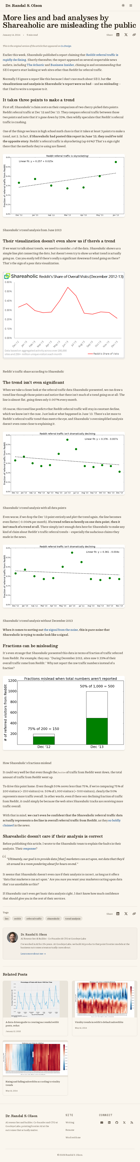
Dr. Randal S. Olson (23, 5)
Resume (70, 1129)
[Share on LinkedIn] (118, 35)
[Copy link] (134, 35)
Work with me (73, 1137)
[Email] (102, 1122)
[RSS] (132, 1122)
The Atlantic (35, 65)
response (29, 848)
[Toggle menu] (131, 5)
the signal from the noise (61, 629)
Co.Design (66, 45)
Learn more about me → (33, 953)
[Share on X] (126, 35)
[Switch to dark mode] (123, 5)
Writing (70, 1122)
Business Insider (62, 65)
